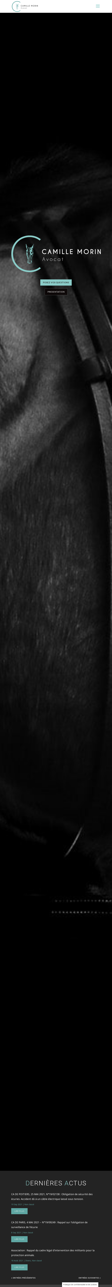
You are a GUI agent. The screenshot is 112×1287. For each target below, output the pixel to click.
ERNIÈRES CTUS (56, 1183)
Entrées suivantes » (90, 1278)
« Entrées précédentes (23, 1278)
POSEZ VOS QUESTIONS (56, 282)
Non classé (29, 1204)
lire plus (19, 1211)
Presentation (56, 292)
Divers (28, 1260)
